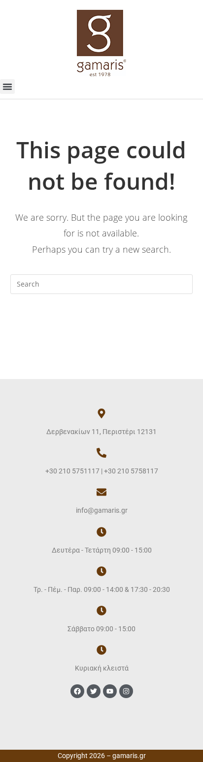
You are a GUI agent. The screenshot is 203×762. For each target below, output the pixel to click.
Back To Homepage (101, 324)
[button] (7, 86)
